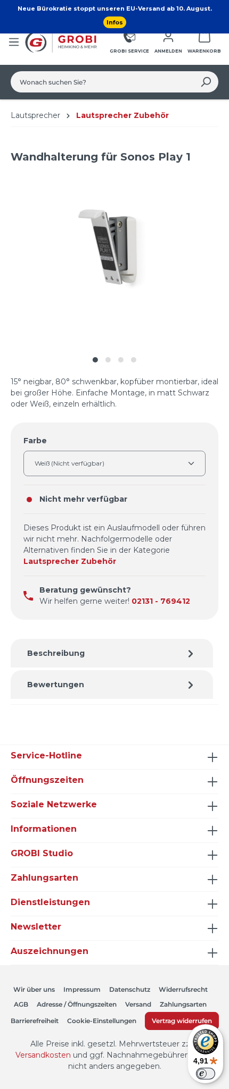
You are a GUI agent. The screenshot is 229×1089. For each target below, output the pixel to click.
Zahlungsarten (183, 1004)
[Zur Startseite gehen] (62, 42)
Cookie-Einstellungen (101, 1021)
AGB (21, 1004)
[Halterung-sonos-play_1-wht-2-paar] (114, 260)
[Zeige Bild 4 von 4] (133, 359)
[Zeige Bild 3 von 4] (121, 359)
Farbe (35, 440)
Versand (138, 1004)
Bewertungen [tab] (55, 684)
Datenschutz (129, 989)
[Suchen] (205, 81)
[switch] (205, 1073)
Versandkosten (43, 1055)
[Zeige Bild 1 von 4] (95, 359)
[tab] (112, 653)
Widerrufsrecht (183, 989)
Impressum (82, 989)
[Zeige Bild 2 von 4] (108, 359)
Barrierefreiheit (35, 1021)
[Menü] (13, 42)
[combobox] (102, 81)
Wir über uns (34, 989)
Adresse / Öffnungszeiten (77, 1004)
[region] (114, 271)
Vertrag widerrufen (182, 1021)
